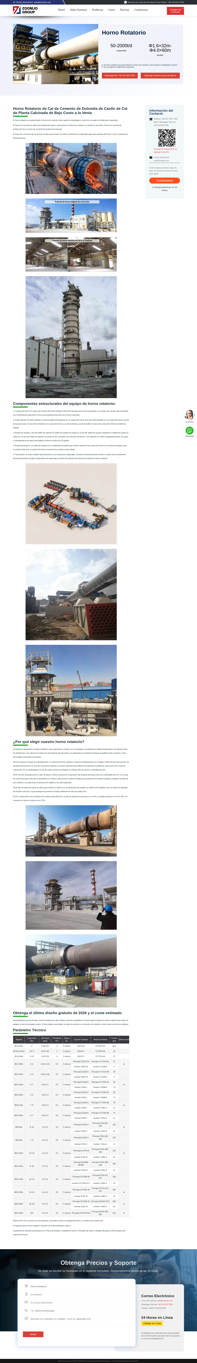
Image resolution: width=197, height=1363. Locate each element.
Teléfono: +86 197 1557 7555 (165, 119)
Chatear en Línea (152, 1323)
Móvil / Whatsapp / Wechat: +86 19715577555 (165, 123)
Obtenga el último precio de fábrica (160, 75)
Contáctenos (141, 9)
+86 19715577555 (165, 1304)
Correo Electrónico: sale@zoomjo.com (161, 159)
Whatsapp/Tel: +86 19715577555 (120, 75)
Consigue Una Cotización (175, 11)
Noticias (124, 9)
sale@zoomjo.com (42, 2)
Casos (111, 9)
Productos (97, 9)
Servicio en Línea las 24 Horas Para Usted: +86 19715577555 (155, 2)
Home (61, 9)
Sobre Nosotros (78, 9)
